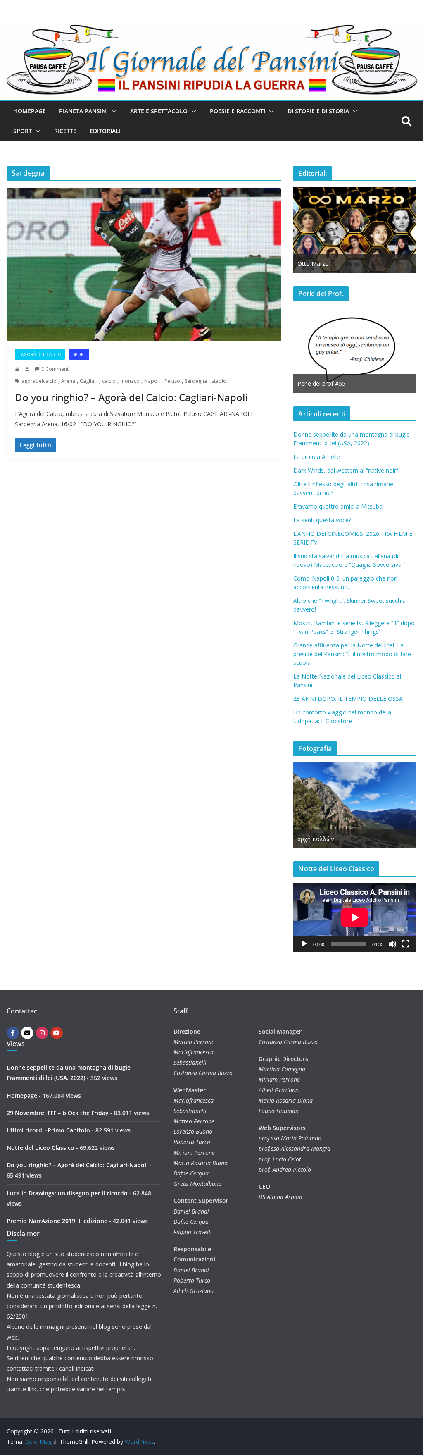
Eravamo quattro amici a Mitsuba (338, 506)
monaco (130, 381)
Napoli (152, 381)
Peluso (172, 381)
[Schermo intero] (406, 944)
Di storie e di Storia (318, 111)
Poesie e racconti (237, 111)
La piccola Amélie (316, 457)
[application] (354, 917)
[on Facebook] (13, 1033)
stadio (219, 381)
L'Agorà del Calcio (40, 354)
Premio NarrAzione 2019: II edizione (57, 1221)
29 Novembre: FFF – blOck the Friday (58, 1113)
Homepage (29, 111)
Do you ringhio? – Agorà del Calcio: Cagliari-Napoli (131, 397)
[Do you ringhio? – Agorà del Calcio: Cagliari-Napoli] (144, 264)
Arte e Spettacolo (159, 111)
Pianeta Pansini (83, 111)
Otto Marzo (313, 264)
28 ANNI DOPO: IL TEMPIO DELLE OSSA (348, 698)
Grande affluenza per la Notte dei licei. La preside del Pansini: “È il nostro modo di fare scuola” (352, 654)
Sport (22, 131)
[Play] (304, 944)
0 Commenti (55, 369)
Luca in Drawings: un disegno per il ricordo (67, 1193)
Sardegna (196, 381)
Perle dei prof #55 (321, 383)
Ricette (65, 131)
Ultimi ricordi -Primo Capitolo (48, 1130)
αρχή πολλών (315, 839)
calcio (109, 381)
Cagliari (88, 381)
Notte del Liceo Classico (40, 1148)
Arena (68, 381)
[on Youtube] (56, 1033)
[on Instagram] (42, 1033)
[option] (354, 230)
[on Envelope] (27, 1033)
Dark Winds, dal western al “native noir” (345, 470)
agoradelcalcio (39, 381)
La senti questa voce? (322, 520)
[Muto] (392, 944)
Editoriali (105, 131)
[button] (112, 111)
